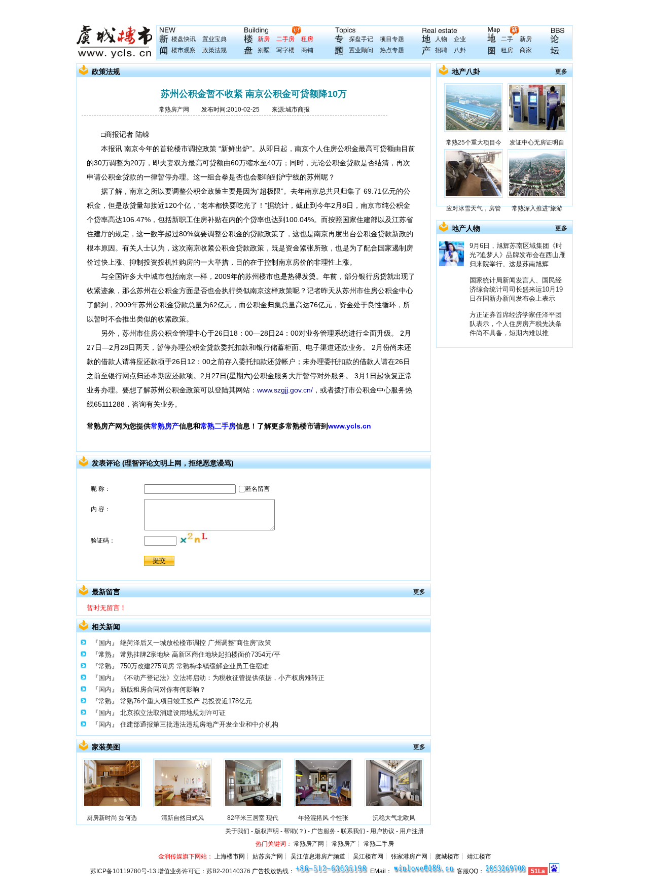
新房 (264, 39)
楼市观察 (183, 50)
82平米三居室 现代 (252, 817)
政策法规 (214, 50)
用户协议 (382, 831)
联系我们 (353, 831)
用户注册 (412, 831)
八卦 (460, 50)
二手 (507, 39)
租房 (307, 39)
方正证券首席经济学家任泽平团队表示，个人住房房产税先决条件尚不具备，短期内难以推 (516, 324)
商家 (526, 50)
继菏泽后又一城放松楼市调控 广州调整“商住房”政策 (195, 643)
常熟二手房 (218, 426)
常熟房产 (165, 426)
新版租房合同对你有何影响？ (163, 689)
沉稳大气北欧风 (394, 817)
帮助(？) (295, 831)
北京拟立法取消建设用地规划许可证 (173, 712)
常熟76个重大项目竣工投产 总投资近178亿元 (186, 701)
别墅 (264, 50)
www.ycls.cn (349, 426)
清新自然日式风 (182, 817)
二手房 (285, 39)
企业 (460, 39)
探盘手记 (361, 39)
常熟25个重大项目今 (473, 142)
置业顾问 (361, 50)
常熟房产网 (174, 109)
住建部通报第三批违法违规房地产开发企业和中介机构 (199, 724)
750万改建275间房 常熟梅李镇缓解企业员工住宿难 (194, 666)
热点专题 (392, 50)
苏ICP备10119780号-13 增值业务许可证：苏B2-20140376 (170, 871)
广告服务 (323, 831)
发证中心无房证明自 (537, 142)
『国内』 (105, 643)
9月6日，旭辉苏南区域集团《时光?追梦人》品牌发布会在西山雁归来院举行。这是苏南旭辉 (517, 255)
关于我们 (237, 831)
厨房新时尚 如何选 (112, 817)
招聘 (441, 50)
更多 (419, 591)
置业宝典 (214, 39)
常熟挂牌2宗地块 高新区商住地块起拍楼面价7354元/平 (200, 654)
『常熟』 (105, 654)
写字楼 (285, 50)
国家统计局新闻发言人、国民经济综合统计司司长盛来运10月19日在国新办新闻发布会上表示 (516, 289)
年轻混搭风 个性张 (323, 817)
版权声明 (267, 831)
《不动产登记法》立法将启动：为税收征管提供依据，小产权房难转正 (222, 678)
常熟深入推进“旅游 (537, 208)
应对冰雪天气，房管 (473, 208)
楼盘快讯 (183, 39)
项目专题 (392, 39)
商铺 (307, 50)
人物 (441, 39)
